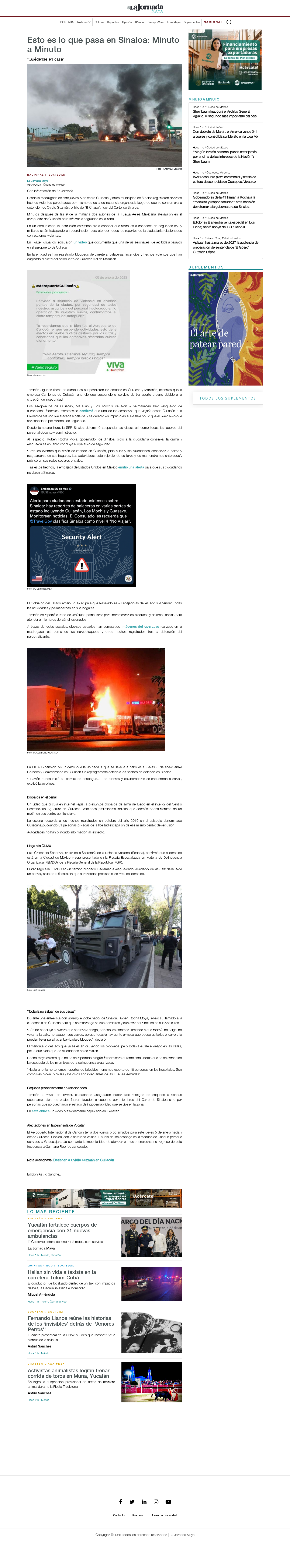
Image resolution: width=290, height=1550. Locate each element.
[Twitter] (132, 1502)
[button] (194, 328)
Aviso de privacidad (164, 1515)
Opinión (127, 22)
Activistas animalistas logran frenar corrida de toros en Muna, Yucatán (68, 1373)
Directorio (138, 1515)
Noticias (82, 22)
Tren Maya (173, 22)
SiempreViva (155, 22)
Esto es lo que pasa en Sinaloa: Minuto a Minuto (103, 45)
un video (80, 242)
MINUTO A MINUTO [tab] (204, 99)
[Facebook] (120, 1502)
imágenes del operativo (140, 627)
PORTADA (67, 22)
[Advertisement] (104, 1439)
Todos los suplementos (228, 398)
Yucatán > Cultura (45, 1312)
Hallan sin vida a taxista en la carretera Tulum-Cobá (62, 1275)
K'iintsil (139, 22)
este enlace (41, 1111)
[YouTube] (168, 1502)
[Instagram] (156, 1502)
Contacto (119, 1515)
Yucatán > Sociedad (46, 1218)
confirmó (86, 411)
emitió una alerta (131, 467)
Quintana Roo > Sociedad (51, 1266)
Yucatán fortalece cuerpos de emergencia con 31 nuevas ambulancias (62, 1231)
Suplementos (192, 22)
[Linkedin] (144, 1502)
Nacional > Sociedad (46, 175)
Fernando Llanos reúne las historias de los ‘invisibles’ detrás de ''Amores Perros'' (71, 1324)
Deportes (113, 22)
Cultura (99, 22)
